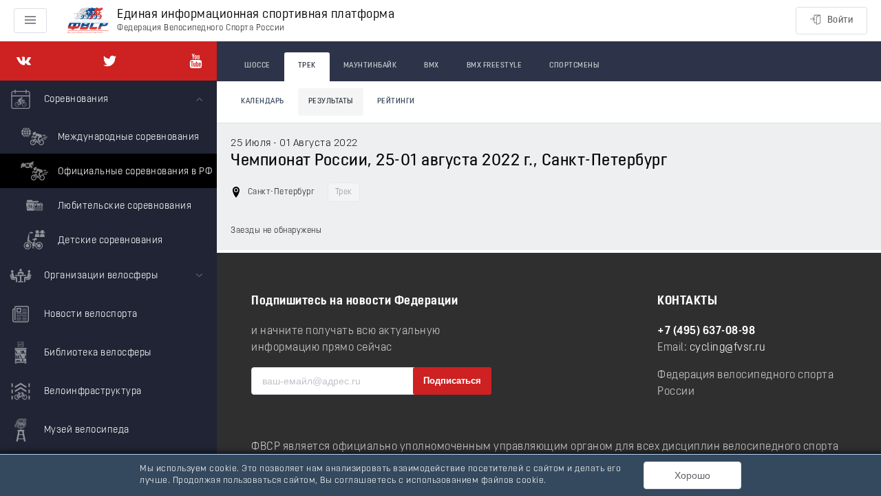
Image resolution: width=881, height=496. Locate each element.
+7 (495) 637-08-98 (706, 331)
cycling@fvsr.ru (728, 347)
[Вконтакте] (24, 61)
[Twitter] (110, 61)
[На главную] (88, 21)
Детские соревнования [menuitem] (109, 241)
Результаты (330, 101)
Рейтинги (396, 101)
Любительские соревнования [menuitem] (123, 206)
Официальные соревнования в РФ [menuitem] (133, 172)
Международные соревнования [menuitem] (127, 137)
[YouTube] (196, 61)
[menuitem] (108, 169)
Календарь (262, 101)
